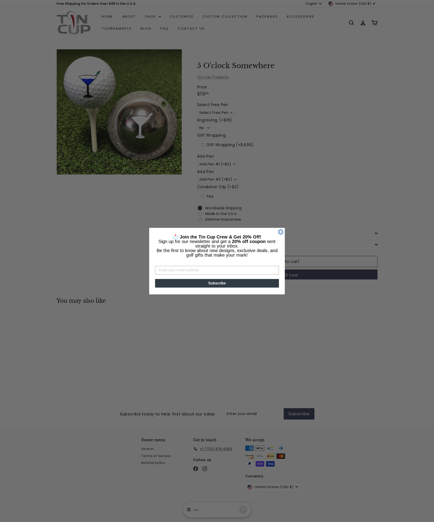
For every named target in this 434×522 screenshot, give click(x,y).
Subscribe (217, 283)
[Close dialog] (280, 232)
